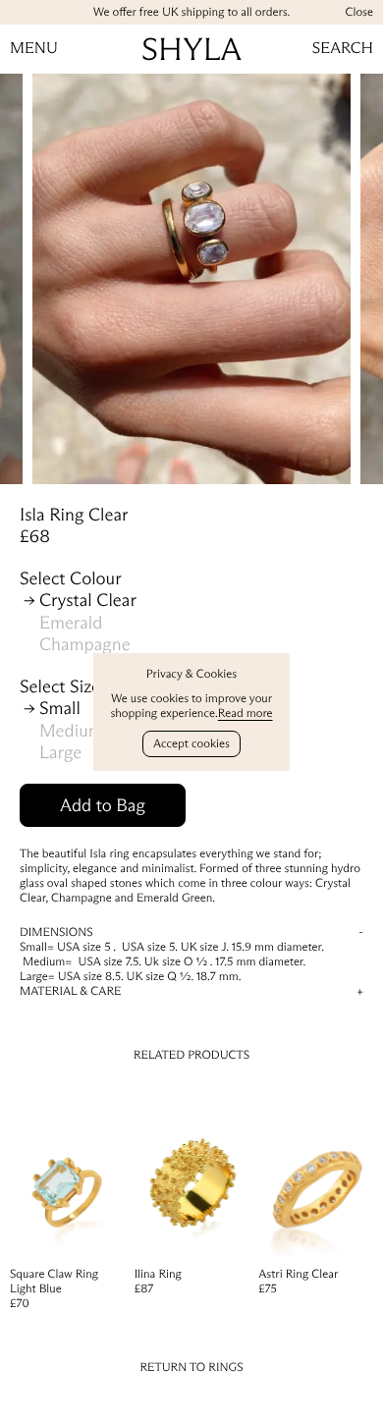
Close (359, 12)
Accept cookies (191, 744)
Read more (245, 713)
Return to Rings (191, 1367)
